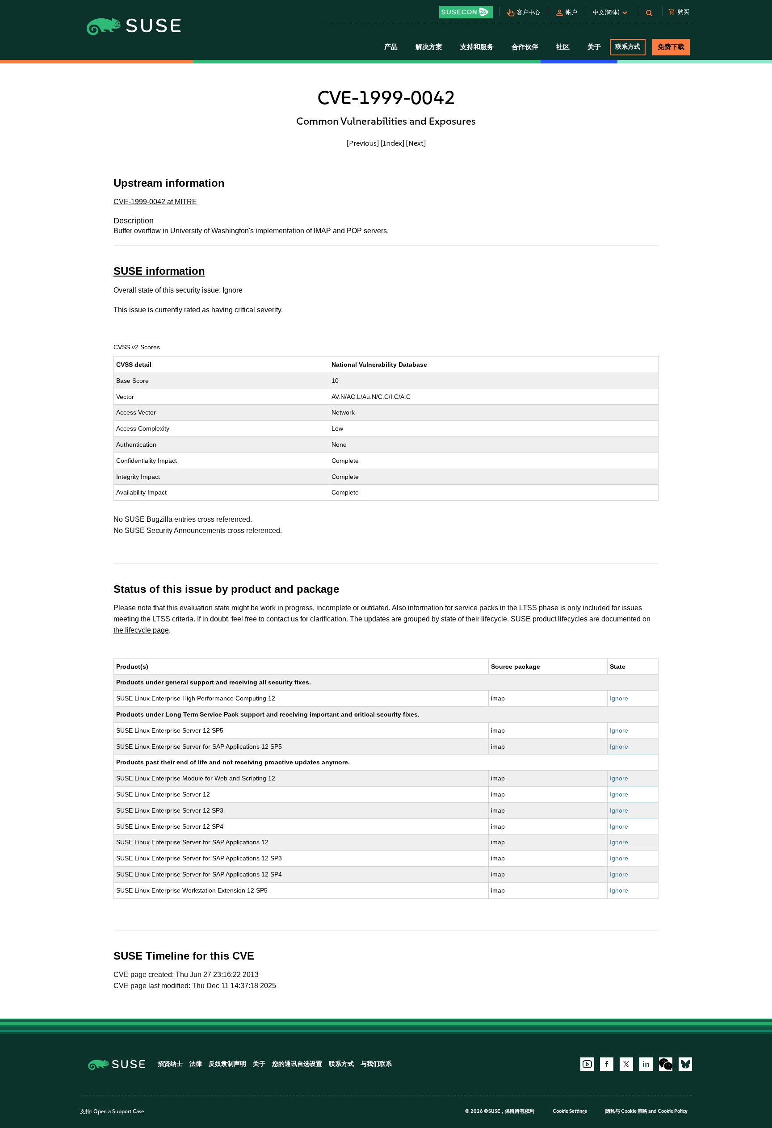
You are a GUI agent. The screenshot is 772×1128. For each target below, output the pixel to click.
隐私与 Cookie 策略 (626, 1111)
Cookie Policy (673, 1111)
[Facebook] (606, 1064)
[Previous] (363, 142)
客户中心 (528, 12)
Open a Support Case (118, 1111)
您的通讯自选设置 (297, 1064)
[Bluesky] (685, 1064)
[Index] (392, 142)
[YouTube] (587, 1064)
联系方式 (627, 46)
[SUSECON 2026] (466, 12)
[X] (626, 1064)
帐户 (571, 12)
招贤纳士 (170, 1064)
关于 (259, 1064)
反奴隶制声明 (227, 1064)
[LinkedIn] (646, 1064)
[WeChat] (665, 1064)
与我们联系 (376, 1064)
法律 (195, 1064)
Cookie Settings (570, 1111)
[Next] (416, 142)
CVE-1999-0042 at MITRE (155, 201)
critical (245, 310)
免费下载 (671, 47)
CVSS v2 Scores (136, 347)
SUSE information (159, 271)
